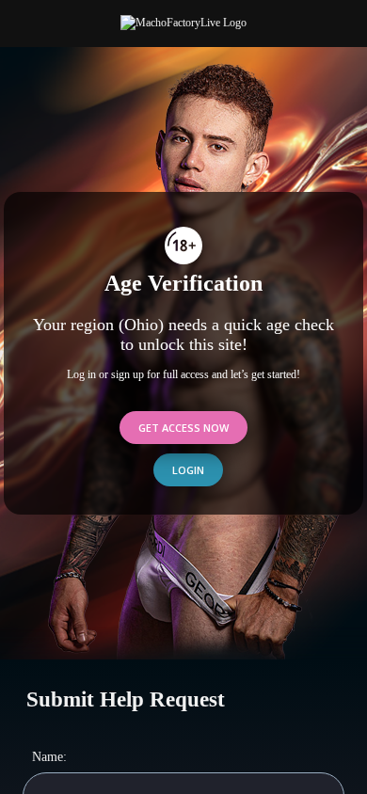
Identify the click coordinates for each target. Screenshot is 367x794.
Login (188, 470)
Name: (49, 756)
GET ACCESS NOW (183, 428)
